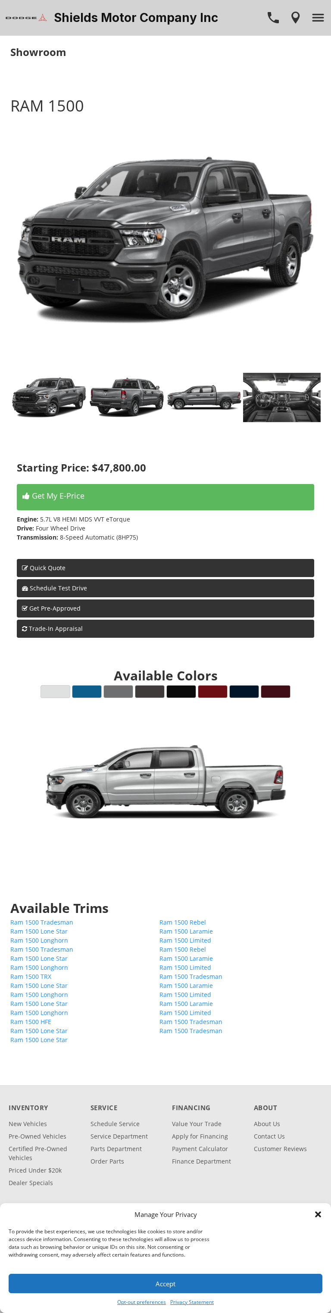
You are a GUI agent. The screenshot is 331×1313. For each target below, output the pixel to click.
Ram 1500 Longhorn (39, 940)
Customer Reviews (280, 1149)
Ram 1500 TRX (30, 976)
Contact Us (269, 1136)
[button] (318, 1214)
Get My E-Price (57, 495)
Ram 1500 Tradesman (41, 922)
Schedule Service (115, 1124)
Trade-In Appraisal (55, 628)
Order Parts (107, 1161)
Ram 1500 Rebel (182, 922)
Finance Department (201, 1161)
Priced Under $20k (35, 1170)
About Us (267, 1124)
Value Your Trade (197, 1124)
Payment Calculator (200, 1149)
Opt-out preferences (141, 1302)
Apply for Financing (200, 1136)
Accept (165, 1283)
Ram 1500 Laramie (186, 931)
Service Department (119, 1136)
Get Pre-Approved (55, 608)
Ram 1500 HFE (30, 1022)
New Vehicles (28, 1124)
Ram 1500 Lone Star (39, 931)
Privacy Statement (192, 1302)
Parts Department (116, 1149)
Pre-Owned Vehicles (37, 1136)
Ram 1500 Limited (185, 940)
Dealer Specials (31, 1183)
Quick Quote (47, 568)
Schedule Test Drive (57, 588)
